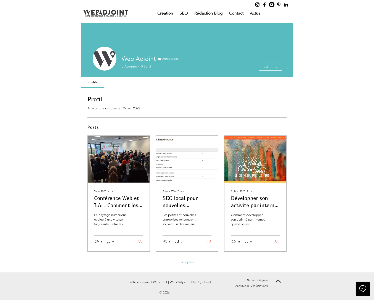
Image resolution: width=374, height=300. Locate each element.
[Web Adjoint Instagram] (257, 4)
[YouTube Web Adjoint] (271, 4)
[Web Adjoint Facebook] (264, 4)
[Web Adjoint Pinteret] (279, 4)
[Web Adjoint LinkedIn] (286, 4)
